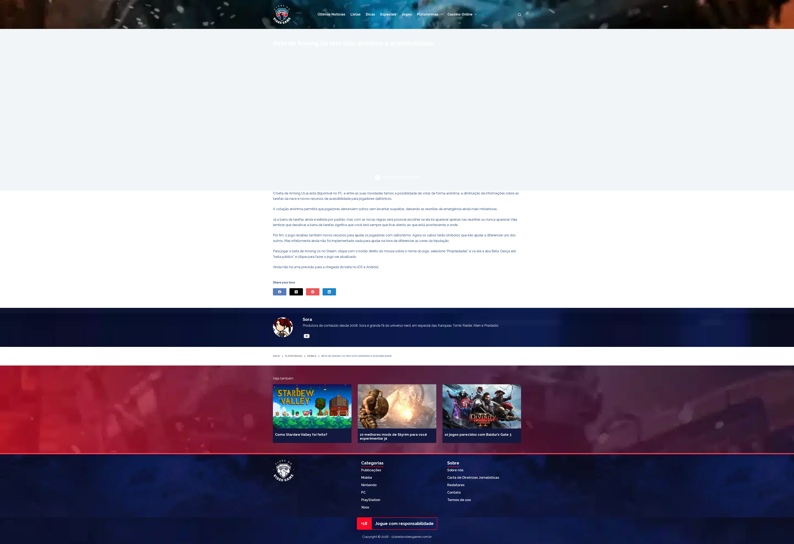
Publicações (371, 470)
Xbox (365, 507)
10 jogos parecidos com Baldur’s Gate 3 (478, 435)
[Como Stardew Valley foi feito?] (312, 406)
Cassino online (459, 14)
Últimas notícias (331, 14)
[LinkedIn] (329, 291)
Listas (355, 14)
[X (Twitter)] (296, 291)
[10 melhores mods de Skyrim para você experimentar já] (397, 406)
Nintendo (369, 485)
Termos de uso (459, 500)
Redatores (455, 485)
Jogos (407, 14)
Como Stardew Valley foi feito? (301, 435)
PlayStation (370, 500)
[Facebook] (279, 291)
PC (363, 492)
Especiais (388, 14)
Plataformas (427, 14)
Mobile (366, 478)
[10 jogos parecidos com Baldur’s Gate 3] (481, 406)
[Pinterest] (312, 291)
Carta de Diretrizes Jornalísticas (473, 478)
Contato (454, 492)
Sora (307, 319)
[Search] (519, 14)
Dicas (370, 14)
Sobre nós (455, 470)
